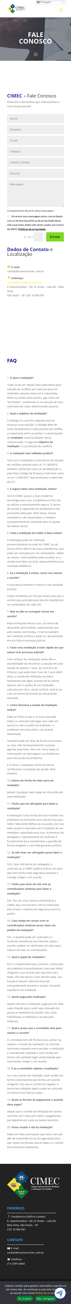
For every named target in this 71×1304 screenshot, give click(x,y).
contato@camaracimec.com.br (25, 1252)
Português (45, 2)
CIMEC (14, 95)
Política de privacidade (47, 1293)
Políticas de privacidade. (32, 229)
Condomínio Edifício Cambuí (24, 282)
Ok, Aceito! (24, 1298)
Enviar (55, 236)
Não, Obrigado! (46, 1298)
